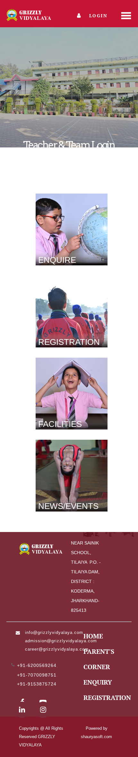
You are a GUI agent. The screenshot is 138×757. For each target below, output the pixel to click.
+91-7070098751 (36, 675)
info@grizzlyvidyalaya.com (54, 632)
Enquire (57, 260)
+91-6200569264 (36, 665)
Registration (69, 342)
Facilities (60, 424)
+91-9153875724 (36, 683)
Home (93, 636)
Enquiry (97, 682)
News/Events (68, 506)
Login (97, 16)
